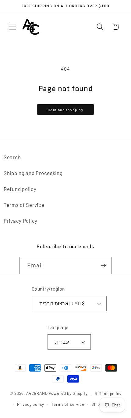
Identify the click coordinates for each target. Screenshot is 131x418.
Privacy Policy (20, 221)
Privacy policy (30, 404)
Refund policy (20, 189)
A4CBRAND (37, 393)
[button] (13, 27)
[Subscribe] (103, 265)
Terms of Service (24, 205)
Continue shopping (65, 110)
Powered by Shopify (68, 393)
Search (12, 157)
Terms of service (67, 404)
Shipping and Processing (33, 173)
